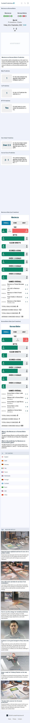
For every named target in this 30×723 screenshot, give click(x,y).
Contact (20, 719)
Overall (6, 223)
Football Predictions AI (18, 715)
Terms (9, 719)
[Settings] (25, 3)
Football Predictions (7, 3)
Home (15, 223)
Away (24, 223)
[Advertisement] (15, 43)
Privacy (14, 719)
